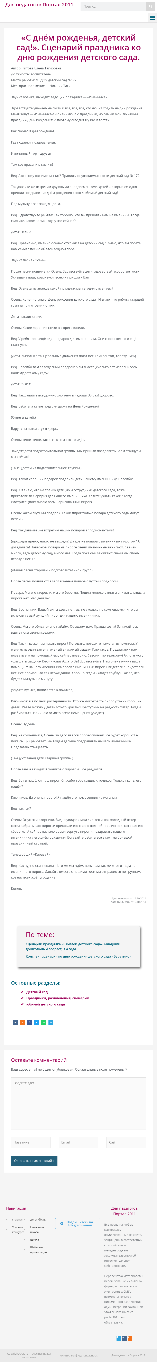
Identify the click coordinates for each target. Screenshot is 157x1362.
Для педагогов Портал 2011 (39, 4)
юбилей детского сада (45, 1004)
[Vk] (124, 1338)
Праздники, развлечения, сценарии (57, 998)
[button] (152, 17)
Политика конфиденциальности (78, 1355)
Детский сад (37, 992)
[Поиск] (150, 6)
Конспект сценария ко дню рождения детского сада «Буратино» (78, 956)
